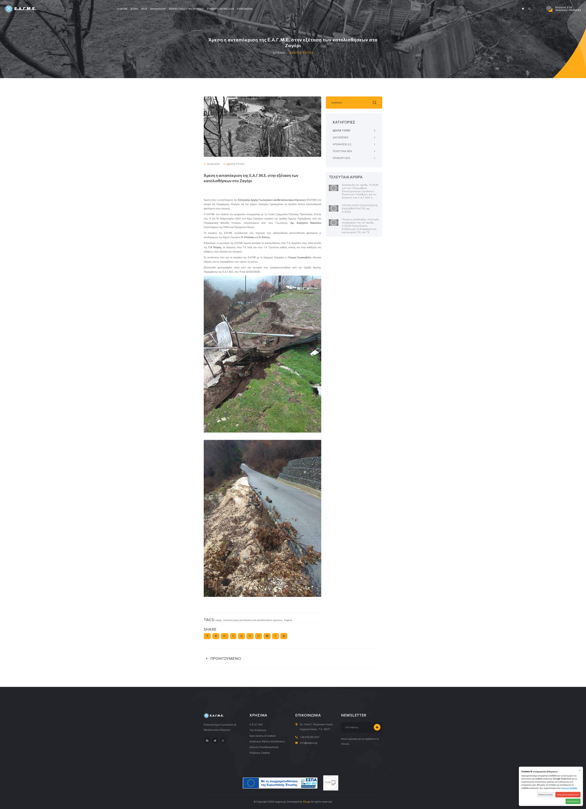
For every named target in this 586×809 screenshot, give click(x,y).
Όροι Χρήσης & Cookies (263, 735)
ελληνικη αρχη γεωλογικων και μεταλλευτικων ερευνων (252, 620)
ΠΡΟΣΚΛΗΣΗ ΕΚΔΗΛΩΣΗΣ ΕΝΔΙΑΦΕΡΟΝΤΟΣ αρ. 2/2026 (360, 208)
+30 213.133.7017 (309, 737)
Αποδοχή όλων (573, 801)
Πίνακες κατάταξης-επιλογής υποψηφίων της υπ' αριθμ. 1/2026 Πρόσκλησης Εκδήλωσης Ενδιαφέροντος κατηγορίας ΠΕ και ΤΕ (360, 225)
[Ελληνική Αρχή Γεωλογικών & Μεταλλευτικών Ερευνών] (21, 8)
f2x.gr (306, 801)
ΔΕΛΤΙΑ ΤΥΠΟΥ (341, 130)
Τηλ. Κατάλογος (258, 730)
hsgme (288, 620)
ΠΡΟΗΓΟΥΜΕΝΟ (224, 658)
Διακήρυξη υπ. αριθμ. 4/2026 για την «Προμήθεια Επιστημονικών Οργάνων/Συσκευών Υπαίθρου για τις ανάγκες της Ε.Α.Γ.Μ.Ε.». (360, 191)
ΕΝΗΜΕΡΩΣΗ (158, 8)
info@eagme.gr (309, 742)
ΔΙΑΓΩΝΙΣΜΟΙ (340, 137)
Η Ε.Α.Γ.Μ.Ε (256, 724)
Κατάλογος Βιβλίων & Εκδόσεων (267, 741)
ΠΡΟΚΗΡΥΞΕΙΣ (341, 158)
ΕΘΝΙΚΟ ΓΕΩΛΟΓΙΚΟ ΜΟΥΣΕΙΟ (186, 8)
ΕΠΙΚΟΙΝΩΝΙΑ (245, 8)
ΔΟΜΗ (134, 8)
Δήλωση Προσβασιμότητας (264, 747)
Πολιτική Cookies (569, 788)
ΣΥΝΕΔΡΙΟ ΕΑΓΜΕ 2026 (220, 8)
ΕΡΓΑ (144, 8)
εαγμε (218, 620)
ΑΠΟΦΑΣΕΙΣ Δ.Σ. (342, 144)
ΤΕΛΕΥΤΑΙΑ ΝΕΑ (342, 151)
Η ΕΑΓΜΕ (122, 8)
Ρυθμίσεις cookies (260, 752)
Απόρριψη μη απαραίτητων (568, 795)
